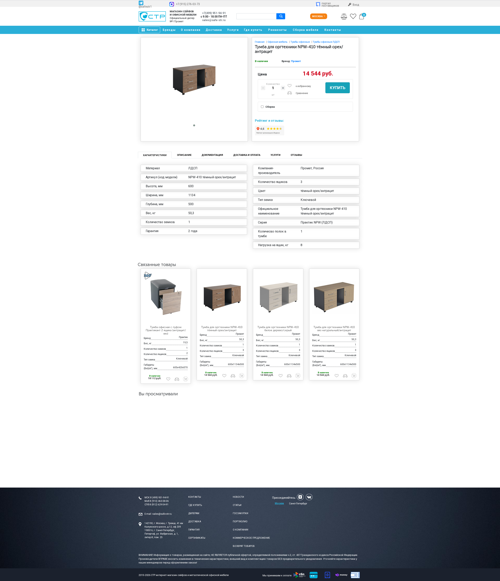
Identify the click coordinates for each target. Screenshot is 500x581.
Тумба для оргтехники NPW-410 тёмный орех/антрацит (222, 329)
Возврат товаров (244, 546)
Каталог (152, 29)
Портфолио (240, 521)
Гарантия (194, 529)
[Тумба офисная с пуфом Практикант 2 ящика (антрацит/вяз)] (166, 297)
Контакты (332, 29)
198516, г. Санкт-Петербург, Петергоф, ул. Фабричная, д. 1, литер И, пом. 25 (162, 534)
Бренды (169, 29)
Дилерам (193, 513)
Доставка (214, 29)
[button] (194, 125)
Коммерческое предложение (251, 538)
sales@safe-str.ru (162, 514)
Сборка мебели (306, 29)
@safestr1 (145, 6)
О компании (191, 29)
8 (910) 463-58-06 (159, 501)
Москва (317, 16)
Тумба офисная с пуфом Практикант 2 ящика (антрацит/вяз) (166, 330)
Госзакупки (240, 513)
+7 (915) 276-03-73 (188, 4)
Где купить (253, 29)
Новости (238, 497)
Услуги (233, 29)
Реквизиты (277, 29)
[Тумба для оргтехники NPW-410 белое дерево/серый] (278, 297)
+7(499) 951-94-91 (214, 13)
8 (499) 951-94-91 (159, 497)
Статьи (237, 505)
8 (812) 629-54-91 (159, 504)
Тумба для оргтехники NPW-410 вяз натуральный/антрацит (334, 329)
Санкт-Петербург (298, 503)
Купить (337, 87)
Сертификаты (196, 538)
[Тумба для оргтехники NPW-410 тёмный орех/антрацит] (222, 297)
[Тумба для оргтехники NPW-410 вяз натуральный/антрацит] (334, 297)
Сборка (270, 106)
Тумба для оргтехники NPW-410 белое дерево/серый (278, 329)
